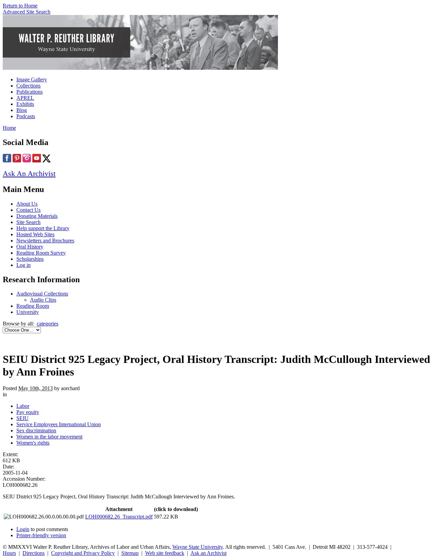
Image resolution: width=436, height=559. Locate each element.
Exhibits (25, 104)
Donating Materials (37, 216)
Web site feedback (164, 553)
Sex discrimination (36, 430)
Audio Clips (43, 300)
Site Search (28, 222)
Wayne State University (197, 547)
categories (47, 323)
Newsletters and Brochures (45, 240)
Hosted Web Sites (35, 234)
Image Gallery (31, 79)
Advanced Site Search (26, 12)
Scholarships (30, 259)
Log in (23, 265)
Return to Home (20, 6)
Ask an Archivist (208, 553)
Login (22, 529)
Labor (22, 406)
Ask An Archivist (29, 173)
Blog (21, 110)
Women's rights (32, 443)
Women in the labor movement (49, 437)
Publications (29, 92)
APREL (25, 98)
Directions (33, 553)
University (27, 312)
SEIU (22, 418)
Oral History (29, 247)
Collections (28, 86)
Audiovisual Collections (42, 294)
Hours (9, 553)
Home (9, 128)
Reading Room (32, 306)
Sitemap (130, 553)
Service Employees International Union (58, 424)
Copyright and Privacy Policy (83, 553)
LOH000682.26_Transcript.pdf (119, 517)
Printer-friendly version (41, 535)
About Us (26, 204)
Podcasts (25, 116)
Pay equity (27, 412)
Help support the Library (42, 228)
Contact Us (28, 210)
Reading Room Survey (41, 253)
